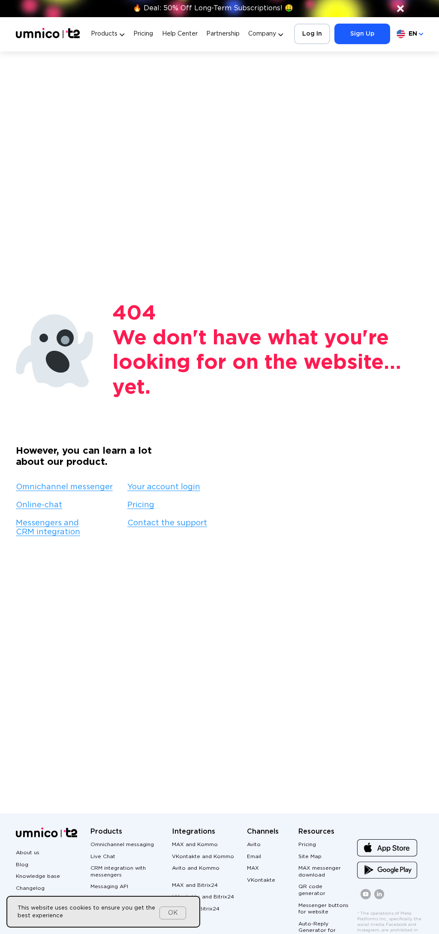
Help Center (180, 33)
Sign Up (362, 33)
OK (173, 913)
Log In (312, 33)
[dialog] (103, 911)
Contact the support (167, 523)
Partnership (223, 33)
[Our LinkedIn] (379, 897)
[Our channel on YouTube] (366, 897)
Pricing (143, 33)
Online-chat (39, 505)
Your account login (163, 487)
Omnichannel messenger (64, 487)
